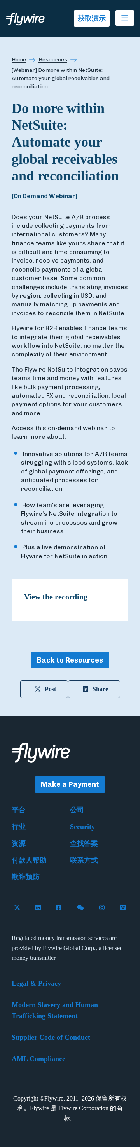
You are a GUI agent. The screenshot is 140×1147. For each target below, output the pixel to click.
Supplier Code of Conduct (51, 1037)
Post (50, 689)
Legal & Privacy (36, 983)
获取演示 (92, 18)
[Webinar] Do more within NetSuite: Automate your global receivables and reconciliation (61, 78)
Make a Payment (70, 784)
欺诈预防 (26, 877)
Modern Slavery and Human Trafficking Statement (55, 1010)
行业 (19, 827)
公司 (77, 810)
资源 (19, 843)
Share (100, 689)
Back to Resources (70, 660)
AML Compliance (38, 1059)
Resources (52, 59)
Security (82, 827)
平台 (19, 810)
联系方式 (84, 860)
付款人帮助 (29, 860)
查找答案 (84, 843)
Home (19, 59)
